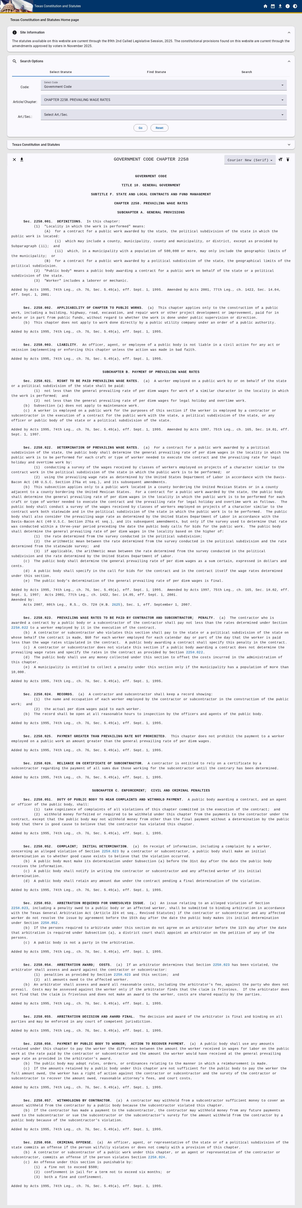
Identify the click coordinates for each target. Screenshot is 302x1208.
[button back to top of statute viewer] (288, 159)
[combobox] (164, 86)
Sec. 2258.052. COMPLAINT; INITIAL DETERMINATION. (76, 846)
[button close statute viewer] (14, 159)
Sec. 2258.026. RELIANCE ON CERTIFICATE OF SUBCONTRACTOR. (83, 763)
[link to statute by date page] (273, 6)
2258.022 (19, 628)
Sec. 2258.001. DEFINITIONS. (52, 221)
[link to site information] (287, 6)
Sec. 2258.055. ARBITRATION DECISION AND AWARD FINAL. (79, 1017)
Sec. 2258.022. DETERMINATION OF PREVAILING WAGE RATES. (81, 448)
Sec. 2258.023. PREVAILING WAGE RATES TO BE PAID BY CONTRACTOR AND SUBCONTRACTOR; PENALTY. (119, 618)
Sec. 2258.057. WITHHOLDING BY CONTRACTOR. (67, 1101)
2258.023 (110, 851)
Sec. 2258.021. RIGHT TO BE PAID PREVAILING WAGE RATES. (81, 381)
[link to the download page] (280, 6)
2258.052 (49, 923)
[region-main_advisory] (151, 32)
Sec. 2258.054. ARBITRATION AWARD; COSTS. (67, 965)
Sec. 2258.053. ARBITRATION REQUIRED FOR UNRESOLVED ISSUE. (84, 903)
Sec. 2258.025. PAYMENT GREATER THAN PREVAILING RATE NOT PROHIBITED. (95, 736)
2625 (116, 605)
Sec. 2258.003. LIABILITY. (50, 345)
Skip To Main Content (171, 6)
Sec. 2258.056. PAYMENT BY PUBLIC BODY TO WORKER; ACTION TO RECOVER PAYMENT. (104, 1044)
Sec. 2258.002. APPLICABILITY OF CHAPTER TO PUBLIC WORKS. (83, 308)
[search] (151, 61)
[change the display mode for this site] (295, 6)
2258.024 (156, 1157)
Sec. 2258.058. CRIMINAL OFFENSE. (58, 1142)
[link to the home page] (265, 6)
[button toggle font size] (280, 159)
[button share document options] (21, 159)
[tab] (61, 71)
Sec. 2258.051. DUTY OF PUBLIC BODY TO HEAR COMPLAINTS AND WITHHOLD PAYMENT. (103, 800)
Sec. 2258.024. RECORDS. (48, 694)
